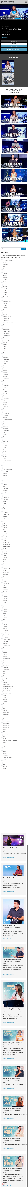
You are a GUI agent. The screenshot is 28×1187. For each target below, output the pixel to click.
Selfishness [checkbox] (6, 669)
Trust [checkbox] (4, 738)
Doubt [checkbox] (4, 363)
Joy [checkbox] (4, 508)
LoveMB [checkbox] (5, 533)
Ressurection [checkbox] (6, 645)
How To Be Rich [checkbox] (7, 482)
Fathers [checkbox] (5, 396)
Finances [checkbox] (5, 406)
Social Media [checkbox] (6, 684)
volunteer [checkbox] (5, 747)
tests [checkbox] (4, 716)
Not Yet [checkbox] (5, 587)
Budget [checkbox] (5, 303)
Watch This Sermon (8, 857)
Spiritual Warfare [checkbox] (7, 691)
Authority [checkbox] (5, 277)
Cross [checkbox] (4, 346)
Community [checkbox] (6, 320)
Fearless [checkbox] (5, 402)
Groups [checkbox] (5, 456)
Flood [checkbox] (4, 411)
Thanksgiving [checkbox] (6, 725)
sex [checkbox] (4, 673)
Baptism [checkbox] (5, 281)
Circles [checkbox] (5, 314)
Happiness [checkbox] (5, 464)
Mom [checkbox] (4, 559)
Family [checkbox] (4, 387)
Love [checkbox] (4, 531)
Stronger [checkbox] (5, 699)
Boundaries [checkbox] (6, 297)
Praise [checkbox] (4, 613)
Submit (23, 248)
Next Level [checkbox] (5, 581)
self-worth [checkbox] (5, 667)
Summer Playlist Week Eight (12, 1009)
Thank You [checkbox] (5, 719)
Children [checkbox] (5, 307)
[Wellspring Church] (7, 2)
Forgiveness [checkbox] (6, 413)
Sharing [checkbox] (5, 678)
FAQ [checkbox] (4, 389)
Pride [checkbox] (4, 619)
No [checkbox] (4, 585)
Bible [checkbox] (4, 290)
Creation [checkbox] (5, 344)
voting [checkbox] (4, 751)
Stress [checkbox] (4, 697)
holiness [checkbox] (5, 475)
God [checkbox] (4, 436)
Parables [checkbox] (5, 596)
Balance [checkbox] (5, 279)
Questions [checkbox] (5, 630)
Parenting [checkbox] (5, 598)
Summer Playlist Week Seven (12, 1043)
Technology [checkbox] (6, 712)
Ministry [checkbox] (5, 551)
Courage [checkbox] (5, 342)
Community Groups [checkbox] (8, 322)
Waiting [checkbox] (5, 753)
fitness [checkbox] (4, 408)
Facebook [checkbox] (5, 380)
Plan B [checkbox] (4, 607)
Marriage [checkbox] (5, 536)
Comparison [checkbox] (6, 325)
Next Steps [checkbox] (6, 583)
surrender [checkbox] (5, 710)
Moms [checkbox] (4, 561)
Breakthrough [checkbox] (6, 299)
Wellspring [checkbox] (5, 755)
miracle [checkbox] (5, 553)
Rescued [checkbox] (5, 641)
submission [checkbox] (6, 706)
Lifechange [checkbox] (6, 520)
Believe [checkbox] (5, 286)
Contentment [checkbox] (6, 335)
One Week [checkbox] (5, 591)
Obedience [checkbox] (6, 589)
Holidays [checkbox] (5, 473)
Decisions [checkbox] (5, 357)
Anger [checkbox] (4, 269)
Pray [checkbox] (4, 615)
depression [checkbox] (6, 359)
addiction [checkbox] (5, 264)
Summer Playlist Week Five (12, 1108)
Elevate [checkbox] (5, 370)
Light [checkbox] (4, 523)
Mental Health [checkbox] (6, 544)
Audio (15, 41)
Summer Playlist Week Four (12, 1138)
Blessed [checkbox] (5, 292)
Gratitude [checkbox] (5, 452)
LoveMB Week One (9, 925)
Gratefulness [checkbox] (6, 449)
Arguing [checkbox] (5, 273)
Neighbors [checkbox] (5, 574)
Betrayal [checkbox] (5, 288)
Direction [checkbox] (5, 361)
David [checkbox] (4, 350)
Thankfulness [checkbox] (6, 723)
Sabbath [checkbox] (5, 652)
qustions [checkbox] (5, 632)
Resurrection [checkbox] (6, 647)
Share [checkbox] (4, 675)
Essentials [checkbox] (5, 376)
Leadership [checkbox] (6, 514)
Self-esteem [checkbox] (6, 665)
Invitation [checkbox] (5, 499)
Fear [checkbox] (4, 400)
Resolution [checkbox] (5, 643)
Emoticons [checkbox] (5, 372)
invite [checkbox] (4, 501)
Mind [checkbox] (4, 548)
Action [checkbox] (4, 262)
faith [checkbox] (4, 383)
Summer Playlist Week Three (12, 1168)
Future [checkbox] (4, 424)
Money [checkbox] (5, 564)
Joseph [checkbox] (5, 505)
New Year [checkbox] (5, 576)
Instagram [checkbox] (5, 495)
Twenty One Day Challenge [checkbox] (10, 740)
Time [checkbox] (4, 729)
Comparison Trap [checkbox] (7, 327)
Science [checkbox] (5, 660)
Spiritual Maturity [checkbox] (7, 688)
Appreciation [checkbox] (6, 271)
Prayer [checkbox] (4, 617)
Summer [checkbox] (5, 708)
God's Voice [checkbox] (6, 441)
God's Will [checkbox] (5, 443)
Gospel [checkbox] (5, 445)
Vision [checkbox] (4, 744)
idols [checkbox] (4, 486)
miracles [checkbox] (5, 555)
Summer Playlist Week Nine (12, 959)
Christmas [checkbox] (5, 309)
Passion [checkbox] (5, 600)
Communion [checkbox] (6, 318)
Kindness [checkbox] (5, 512)
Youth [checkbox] (4, 768)
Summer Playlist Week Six (11, 1078)
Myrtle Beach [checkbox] (6, 572)
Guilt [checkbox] (4, 462)
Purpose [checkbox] (5, 626)
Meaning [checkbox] (5, 540)
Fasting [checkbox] (5, 391)
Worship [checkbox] (5, 766)
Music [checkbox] (4, 570)
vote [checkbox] (4, 749)
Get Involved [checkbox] (6, 430)
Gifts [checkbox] (4, 432)
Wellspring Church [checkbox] (7, 757)
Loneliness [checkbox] (5, 527)
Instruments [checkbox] (6, 497)
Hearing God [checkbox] (6, 471)
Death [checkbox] (4, 352)
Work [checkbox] (4, 762)
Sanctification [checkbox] (6, 658)
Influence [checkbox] (5, 488)
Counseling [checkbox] (6, 340)
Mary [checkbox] (4, 538)
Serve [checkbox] (4, 671)
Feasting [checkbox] (5, 404)
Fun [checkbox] (4, 421)
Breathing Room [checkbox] (7, 301)
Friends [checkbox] (5, 417)
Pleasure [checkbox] (5, 609)
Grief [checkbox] (4, 454)
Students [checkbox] (5, 703)
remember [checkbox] (5, 637)
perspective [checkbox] (6, 604)
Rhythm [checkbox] (5, 650)
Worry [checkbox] (4, 764)
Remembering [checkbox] (6, 639)
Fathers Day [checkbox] (6, 398)
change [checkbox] (5, 305)
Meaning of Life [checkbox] (7, 542)
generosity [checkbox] (5, 426)
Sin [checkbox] (4, 680)
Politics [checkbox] (5, 611)
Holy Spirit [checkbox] (5, 477)
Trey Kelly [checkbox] (5, 734)
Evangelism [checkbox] (6, 378)
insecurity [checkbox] (5, 490)
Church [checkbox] (5, 312)
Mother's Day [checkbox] (6, 568)
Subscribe (14, 46)
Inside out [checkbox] (5, 492)
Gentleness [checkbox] (6, 428)
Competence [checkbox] (6, 329)
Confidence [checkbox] (6, 333)
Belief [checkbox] (4, 284)
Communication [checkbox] (7, 316)
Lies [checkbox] (4, 518)
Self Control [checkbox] (6, 663)
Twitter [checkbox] (4, 742)
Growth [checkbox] (5, 458)
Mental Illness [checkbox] (6, 546)
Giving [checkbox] (4, 434)
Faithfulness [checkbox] (6, 385)
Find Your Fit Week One (10, 848)
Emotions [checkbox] (5, 374)
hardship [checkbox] (5, 467)
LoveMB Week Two (9, 878)
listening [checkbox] (5, 525)
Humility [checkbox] (5, 484)
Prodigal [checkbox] (5, 622)
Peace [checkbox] (4, 602)
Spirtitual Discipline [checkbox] (7, 693)
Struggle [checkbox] (5, 701)
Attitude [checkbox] (5, 275)
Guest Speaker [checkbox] (7, 460)
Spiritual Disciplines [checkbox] (8, 686)
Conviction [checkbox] (5, 337)
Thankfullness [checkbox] (6, 721)
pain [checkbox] (4, 594)
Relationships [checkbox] (6, 635)
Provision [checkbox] (5, 624)
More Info (5, 37)
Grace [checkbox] (4, 447)
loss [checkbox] (4, 529)
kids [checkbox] (4, 510)
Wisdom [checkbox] (5, 759)
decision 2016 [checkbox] (6, 355)
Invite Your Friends (14, 49)
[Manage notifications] (3, 1184)
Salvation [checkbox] (5, 656)
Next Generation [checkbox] (7, 579)
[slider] (7, 18)
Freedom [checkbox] (5, 415)
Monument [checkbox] (5, 566)
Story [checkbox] (4, 695)
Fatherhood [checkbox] (6, 393)
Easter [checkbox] (4, 365)
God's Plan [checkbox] (6, 439)
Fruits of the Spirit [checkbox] (7, 419)
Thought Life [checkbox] (6, 727)
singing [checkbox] (5, 682)
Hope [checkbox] (4, 480)
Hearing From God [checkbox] (7, 469)
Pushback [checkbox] (5, 628)
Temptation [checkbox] (6, 714)
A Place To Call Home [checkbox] (8, 260)
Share (14, 43)
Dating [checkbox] (4, 348)
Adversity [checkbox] (5, 266)
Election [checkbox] (5, 368)
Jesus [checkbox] (4, 503)
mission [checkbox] (5, 557)
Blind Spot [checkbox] (5, 294)
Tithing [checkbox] (4, 731)
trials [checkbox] (4, 736)
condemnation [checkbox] (6, 331)
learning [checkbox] (5, 516)
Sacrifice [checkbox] (5, 654)
